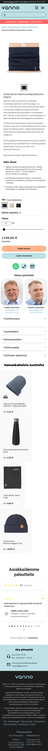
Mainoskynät (27, 721)
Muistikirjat (23, 724)
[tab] (9, 626)
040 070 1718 (39, 2)
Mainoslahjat (39, 721)
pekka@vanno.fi (11, 310)
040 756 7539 (36, 312)
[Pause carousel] (24, 630)
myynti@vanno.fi (25, 2)
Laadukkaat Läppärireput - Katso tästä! (24, 22)
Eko (5, 721)
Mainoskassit (14, 721)
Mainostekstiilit (10, 724)
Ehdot (32, 724)
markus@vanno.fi (36, 310)
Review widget (16, 638)
